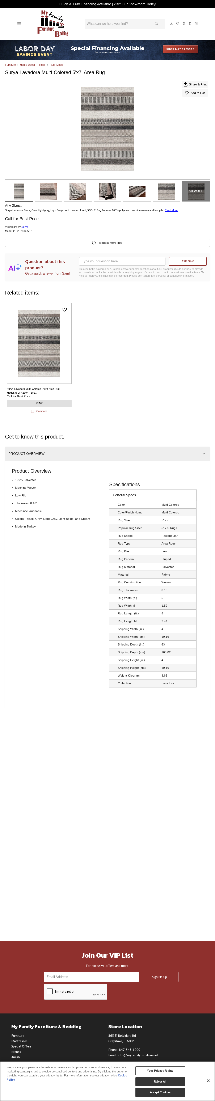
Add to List (198, 92)
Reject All (160, 1081)
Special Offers (21, 1046)
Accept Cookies (160, 1092)
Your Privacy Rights (160, 1070)
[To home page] (52, 23)
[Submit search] (156, 23)
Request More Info (110, 242)
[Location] (184, 23)
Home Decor (27, 64)
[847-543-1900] (190, 23)
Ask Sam (187, 261)
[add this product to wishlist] (65, 310)
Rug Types (56, 64)
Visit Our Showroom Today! (135, 3)
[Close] (208, 1080)
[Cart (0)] (196, 23)
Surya (24, 226)
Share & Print (198, 84)
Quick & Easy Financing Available (85, 3)
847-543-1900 (129, 1049)
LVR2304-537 (24, 231)
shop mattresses (180, 49)
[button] (19, 23)
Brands (16, 1052)
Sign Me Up (159, 977)
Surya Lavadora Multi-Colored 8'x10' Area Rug (33, 389)
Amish (15, 1057)
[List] (178, 23)
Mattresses (19, 1041)
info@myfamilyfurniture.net (138, 1055)
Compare (41, 411)
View (39, 403)
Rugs (42, 64)
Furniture (10, 64)
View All (196, 191)
